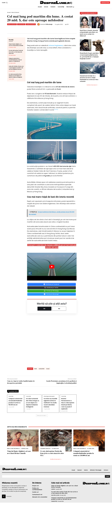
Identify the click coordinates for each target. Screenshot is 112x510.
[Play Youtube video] (52, 267)
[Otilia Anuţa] (38, 24)
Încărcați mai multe (41, 415)
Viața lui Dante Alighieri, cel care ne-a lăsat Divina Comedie (19, 452)
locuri (47, 368)
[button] (5, 2)
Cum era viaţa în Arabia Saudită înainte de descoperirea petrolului (21, 382)
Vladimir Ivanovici (45, 448)
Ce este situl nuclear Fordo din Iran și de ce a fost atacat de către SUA (16, 52)
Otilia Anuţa (48, 24)
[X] (24, 28)
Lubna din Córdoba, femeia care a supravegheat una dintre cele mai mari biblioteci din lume (16, 68)
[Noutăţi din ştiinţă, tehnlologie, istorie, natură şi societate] (14, 469)
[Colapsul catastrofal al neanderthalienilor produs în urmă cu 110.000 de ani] (89, 440)
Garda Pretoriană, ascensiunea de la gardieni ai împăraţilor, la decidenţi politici (61, 382)
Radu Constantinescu (13, 448)
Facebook (8, 496)
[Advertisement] (56, 506)
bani (35, 368)
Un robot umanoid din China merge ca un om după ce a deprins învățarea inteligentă (15, 76)
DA (44, 308)
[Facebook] (18, 28)
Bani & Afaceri (15, 12)
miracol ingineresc (55, 45)
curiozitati (41, 368)
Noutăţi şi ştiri (55, 495)
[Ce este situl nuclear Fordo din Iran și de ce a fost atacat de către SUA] (56, 440)
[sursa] (56, 109)
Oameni (53, 489)
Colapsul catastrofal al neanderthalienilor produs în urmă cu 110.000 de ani (15, 60)
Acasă (9, 12)
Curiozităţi (21, 24)
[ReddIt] (35, 28)
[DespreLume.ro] (56, 3)
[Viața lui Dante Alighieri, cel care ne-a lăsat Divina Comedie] (23, 440)
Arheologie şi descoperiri (49, 396)
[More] (46, 28)
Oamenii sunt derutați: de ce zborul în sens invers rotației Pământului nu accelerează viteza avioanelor (89, 78)
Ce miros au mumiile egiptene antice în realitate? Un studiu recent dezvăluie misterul (50, 403)
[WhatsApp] (29, 28)
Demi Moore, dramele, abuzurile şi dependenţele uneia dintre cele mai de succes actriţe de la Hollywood (89, 33)
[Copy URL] (40, 28)
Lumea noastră (30, 24)
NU (59, 308)
